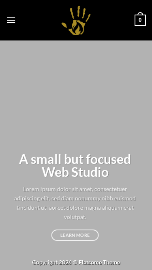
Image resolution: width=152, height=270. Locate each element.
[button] (11, 20)
